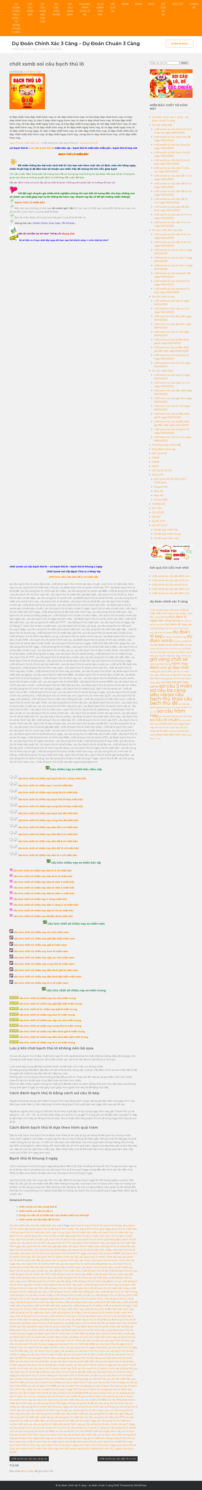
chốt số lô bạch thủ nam (78, 1302)
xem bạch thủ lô (87, 1441)
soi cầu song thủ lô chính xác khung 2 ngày (42, 1406)
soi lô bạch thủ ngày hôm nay (32, 1438)
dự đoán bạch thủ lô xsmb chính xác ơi (84, 1330)
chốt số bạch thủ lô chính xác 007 (29, 1274)
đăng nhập (27, 1471)
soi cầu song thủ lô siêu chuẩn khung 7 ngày (108, 1424)
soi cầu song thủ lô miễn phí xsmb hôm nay (55, 1424)
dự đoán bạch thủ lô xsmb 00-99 (84, 1323)
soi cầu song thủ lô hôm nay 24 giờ (47, 1410)
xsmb (73, 1448)
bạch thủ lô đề (45, 1228)
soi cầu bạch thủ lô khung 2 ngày (34, 1343)
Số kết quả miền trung (167, 533)
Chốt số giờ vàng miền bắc (164, 610)
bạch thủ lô (77, 1225)
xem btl (63, 1448)
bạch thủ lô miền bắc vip (24, 142)
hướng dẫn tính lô (159, 671)
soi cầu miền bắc (70, 1399)
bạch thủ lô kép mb (67, 1228)
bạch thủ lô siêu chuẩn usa (65, 1239)
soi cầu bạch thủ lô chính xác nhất (29, 1340)
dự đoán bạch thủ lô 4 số (101, 1316)
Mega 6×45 (160, 486)
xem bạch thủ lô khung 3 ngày (97, 1445)
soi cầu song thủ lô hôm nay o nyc (89, 1410)
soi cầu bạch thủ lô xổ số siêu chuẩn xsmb (48, 1364)
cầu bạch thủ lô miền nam (84, 1246)
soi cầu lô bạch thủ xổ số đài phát (68, 1392)
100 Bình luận (33, 71)
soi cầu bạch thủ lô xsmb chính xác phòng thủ (105, 1368)
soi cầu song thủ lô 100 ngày (50, 1403)
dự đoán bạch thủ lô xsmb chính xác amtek (103, 1326)
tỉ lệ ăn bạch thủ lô (39, 1441)
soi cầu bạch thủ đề (171, 701)
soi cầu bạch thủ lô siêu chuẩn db (47, 1354)
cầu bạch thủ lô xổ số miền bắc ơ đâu (89, 1249)
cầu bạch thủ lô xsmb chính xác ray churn (66, 1260)
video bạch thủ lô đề (63, 1441)
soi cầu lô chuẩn (164, 720)
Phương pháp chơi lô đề (84, 9)
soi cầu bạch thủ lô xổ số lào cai (34, 1361)
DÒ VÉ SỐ (158, 512)
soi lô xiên (162, 730)
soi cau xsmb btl (64, 1431)
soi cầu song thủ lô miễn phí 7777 (105, 1417)
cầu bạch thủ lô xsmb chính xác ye (42, 1263)
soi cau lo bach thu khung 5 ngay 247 (55, 1389)
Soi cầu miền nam (70, 9)
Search (184, 63)
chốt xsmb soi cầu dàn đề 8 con (171, 576)
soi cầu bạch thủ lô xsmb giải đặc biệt (69, 1371)
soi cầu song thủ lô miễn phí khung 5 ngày (71, 1420)
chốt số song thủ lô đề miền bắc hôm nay (108, 1309)
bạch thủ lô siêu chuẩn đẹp (53, 1235)
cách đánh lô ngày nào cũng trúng (168, 618)
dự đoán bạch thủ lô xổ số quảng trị (43, 1323)
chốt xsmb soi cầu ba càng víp (29, 1458)
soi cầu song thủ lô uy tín (51, 1427)
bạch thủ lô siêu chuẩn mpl (87, 1235)
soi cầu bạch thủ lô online (89, 1350)
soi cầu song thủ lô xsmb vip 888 (34, 1431)
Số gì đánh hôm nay (100, 9)
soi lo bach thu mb (55, 1434)
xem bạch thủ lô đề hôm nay (115, 1441)
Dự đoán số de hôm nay (174, 637)
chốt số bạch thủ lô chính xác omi (36, 1277)
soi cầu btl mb (97, 1378)
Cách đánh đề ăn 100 (173, 628)
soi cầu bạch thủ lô (42, 147)
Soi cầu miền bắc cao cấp (42, 13)
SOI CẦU (157, 508)
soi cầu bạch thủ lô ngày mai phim (86, 1347)
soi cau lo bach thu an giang (74, 1385)
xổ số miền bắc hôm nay (170, 734)
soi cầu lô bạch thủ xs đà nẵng (65, 1396)
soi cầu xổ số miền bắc (167, 727)
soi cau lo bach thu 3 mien (77, 1382)
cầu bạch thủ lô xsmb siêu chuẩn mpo (58, 1267)
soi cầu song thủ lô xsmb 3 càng (86, 1427)
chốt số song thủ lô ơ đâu (66, 1312)
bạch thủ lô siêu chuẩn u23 (32, 1239)
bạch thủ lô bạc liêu (115, 1225)
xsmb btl (82, 1448)
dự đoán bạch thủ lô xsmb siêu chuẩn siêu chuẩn (38, 1336)
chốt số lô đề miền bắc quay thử (53, 1305)
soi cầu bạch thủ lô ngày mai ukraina (51, 1350)
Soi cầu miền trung (56, 9)
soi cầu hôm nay (167, 713)
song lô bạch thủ (116, 1438)
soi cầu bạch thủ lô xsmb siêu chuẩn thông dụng (59, 1378)
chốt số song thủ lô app (117, 1305)
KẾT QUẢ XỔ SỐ (163, 9)
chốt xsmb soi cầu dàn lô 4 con (117, 1458)
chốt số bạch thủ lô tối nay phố (112, 1295)
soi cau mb (169, 682)
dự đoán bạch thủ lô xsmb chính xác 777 (51, 1326)
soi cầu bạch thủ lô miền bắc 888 (75, 1343)
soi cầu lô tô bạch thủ (46, 1399)
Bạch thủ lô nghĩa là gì (22, 1235)
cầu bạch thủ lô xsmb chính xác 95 (57, 1256)
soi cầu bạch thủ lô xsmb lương (34, 1375)
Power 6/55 (161, 499)
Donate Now (179, 43)
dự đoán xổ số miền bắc (169, 644)
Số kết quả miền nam (166, 538)
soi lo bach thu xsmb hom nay (69, 1438)
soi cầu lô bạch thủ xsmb (99, 1396)
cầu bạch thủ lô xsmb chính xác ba (100, 1256)
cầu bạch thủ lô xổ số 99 (115, 1246)
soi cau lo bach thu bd (105, 1385)
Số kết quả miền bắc (166, 529)
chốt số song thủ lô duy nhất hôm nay (60, 1309)
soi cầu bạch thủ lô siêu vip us (84, 1357)
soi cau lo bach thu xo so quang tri (109, 1392)
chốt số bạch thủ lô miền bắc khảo (108, 1288)
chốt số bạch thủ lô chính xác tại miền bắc (82, 1277)
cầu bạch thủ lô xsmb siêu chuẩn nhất (105, 1267)
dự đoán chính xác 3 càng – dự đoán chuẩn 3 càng (16, 18)
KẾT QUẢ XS (112, 8)
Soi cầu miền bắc (30, 9)
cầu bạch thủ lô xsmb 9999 (103, 1253)
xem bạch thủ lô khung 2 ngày (59, 1445)
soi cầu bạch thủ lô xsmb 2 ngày (93, 1364)
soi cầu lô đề (185, 720)
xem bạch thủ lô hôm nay (24, 1445)
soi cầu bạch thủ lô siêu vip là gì (46, 1357)
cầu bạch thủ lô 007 (33, 1242)
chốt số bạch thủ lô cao (123, 1270)
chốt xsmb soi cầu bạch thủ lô (67, 1316)
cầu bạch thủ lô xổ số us (34, 1253)
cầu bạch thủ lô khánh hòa (88, 1242)
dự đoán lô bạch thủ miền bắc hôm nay (92, 1336)
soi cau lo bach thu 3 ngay (109, 1382)
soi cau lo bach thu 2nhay (45, 1382)
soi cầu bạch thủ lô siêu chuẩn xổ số (89, 1354)
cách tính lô (161, 617)
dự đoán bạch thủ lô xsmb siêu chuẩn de (110, 1333)
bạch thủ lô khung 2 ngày (95, 1228)
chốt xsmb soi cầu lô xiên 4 (36, 1210)
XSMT (151, 4)
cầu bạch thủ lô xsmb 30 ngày (68, 1253)
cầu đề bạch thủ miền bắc (64, 1270)
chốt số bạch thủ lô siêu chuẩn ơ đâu (31, 1295)
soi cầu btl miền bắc (119, 1378)
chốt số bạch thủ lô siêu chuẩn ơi (73, 1295)
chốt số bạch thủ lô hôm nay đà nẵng (48, 1281)
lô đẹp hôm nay (178, 675)
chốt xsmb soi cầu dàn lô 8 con (170, 580)
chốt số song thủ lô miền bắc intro (29, 1312)
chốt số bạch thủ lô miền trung (118, 1291)
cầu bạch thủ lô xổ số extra (50, 1249)
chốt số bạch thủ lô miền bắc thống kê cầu (73, 1291)
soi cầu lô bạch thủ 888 (42, 1385)
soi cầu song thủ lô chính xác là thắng (91, 1406)
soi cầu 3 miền (175, 686)
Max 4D (158, 495)
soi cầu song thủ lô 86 (81, 1403)
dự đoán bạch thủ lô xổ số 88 (89, 1319)
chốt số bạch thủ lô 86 (94, 1270)
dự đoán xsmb (171, 638)
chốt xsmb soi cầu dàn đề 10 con (39, 1219)
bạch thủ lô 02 (93, 1225)
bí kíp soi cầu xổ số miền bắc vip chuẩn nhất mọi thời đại (54, 1215)
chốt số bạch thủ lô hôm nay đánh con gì (96, 1281)
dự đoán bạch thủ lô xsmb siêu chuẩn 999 (59, 1333)
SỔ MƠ (156, 516)
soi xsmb (172, 731)
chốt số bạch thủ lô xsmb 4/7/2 (84, 1298)
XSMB (125, 4)
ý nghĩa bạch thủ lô (100, 1448)
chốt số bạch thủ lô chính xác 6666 (71, 1274)
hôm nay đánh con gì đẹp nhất (169, 665)
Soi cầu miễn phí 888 (93, 1399)
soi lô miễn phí (96, 1438)
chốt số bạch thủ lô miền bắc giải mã (65, 1288)
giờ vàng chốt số (169, 659)
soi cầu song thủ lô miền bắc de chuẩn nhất (58, 1413)
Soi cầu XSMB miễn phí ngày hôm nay (98, 1431)
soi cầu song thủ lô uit (22, 1427)
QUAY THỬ (158, 521)
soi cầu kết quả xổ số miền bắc (175, 716)
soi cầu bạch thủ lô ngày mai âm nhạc (42, 1347)
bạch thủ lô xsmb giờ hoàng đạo (101, 1239)
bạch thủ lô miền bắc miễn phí (83, 1232)
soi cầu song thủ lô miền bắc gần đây (107, 1413)
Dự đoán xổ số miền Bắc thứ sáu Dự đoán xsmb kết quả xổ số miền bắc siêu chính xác (171, 652)
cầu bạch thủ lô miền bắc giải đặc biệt (44, 1246)
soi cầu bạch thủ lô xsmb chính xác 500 (53, 1368)
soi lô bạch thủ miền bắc (82, 1434)
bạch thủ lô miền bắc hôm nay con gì (41, 1232)
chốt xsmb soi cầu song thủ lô (38, 1206)
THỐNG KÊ (194, 6)
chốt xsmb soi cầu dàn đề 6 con (171, 588)
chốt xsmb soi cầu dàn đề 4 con (171, 593)
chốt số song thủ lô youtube (31, 1316)
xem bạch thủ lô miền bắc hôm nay (36, 1448)
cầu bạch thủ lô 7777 (58, 1242)
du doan (167, 632)
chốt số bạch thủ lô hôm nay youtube (106, 1284)
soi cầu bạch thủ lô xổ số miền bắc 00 (76, 1361)
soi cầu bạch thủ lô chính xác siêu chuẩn (75, 1340)
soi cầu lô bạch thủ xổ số (33, 1392)
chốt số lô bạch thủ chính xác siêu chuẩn (39, 1302)
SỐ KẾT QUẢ (159, 525)
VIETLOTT (177, 4)
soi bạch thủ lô (89, 142)
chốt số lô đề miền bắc (108, 1302)
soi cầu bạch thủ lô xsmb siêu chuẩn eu (78, 1375)
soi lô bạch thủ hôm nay (29, 1434)
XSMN (138, 4)
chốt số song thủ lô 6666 (87, 1305)
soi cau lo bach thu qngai (93, 1389)
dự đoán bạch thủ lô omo (55, 1319)
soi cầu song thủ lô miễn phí (67, 1417)
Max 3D (158, 491)
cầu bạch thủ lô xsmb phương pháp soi (87, 1263)
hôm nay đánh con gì (160, 664)
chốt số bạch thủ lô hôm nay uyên (62, 1284)
